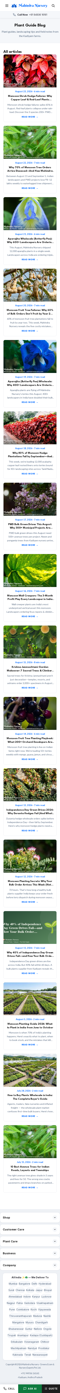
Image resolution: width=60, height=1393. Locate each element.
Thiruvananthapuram (20, 1316)
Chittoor (44, 1341)
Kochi (34, 1309)
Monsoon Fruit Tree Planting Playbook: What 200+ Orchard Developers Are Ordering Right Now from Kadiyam (30, 742)
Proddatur (43, 1348)
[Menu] (6, 5)
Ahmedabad (15, 1296)
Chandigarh (41, 1322)
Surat (11, 1290)
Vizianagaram (31, 1341)
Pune (12, 1309)
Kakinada (18, 1354)
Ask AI (32, 1388)
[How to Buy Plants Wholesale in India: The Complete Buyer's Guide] (30, 1070)
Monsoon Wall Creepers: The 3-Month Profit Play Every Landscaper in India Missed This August (30, 599)
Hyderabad (45, 1283)
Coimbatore (22, 1309)
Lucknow (46, 1296)
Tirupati (12, 1335)
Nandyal (32, 1348)
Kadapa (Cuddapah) (41, 1335)
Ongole (47, 1328)
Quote (53, 1388)
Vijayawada (44, 1309)
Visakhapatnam (44, 1303)
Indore (27, 1296)
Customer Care (13, 1229)
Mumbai (13, 1283)
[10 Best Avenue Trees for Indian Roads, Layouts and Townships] (30, 1141)
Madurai (37, 1316)
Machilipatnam (18, 1348)
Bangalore (24, 1283)
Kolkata (30, 1290)
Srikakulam (17, 1341)
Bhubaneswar (16, 1328)
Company (9, 1265)
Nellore (38, 1328)
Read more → (30, 117)
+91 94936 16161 (32, 14)
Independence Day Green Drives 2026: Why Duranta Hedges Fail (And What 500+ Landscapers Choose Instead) (30, 813)
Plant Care (10, 1241)
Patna (19, 1303)
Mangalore (18, 1322)
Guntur (28, 1328)
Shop (6, 1217)
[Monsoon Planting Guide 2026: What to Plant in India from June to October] (30, 998)
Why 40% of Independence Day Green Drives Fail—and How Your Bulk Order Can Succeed (30, 956)
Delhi (34, 1283)
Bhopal (48, 1290)
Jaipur (39, 1290)
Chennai (20, 1290)
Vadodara (29, 1303)
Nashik (47, 1316)
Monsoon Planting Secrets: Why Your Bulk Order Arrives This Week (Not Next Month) (30, 885)
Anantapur (22, 1335)
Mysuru (30, 1322)
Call (11, 1388)
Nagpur (11, 1303)
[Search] (53, 5)
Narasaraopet (40, 1354)
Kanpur (36, 1296)
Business (9, 1253)
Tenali (27, 1354)
